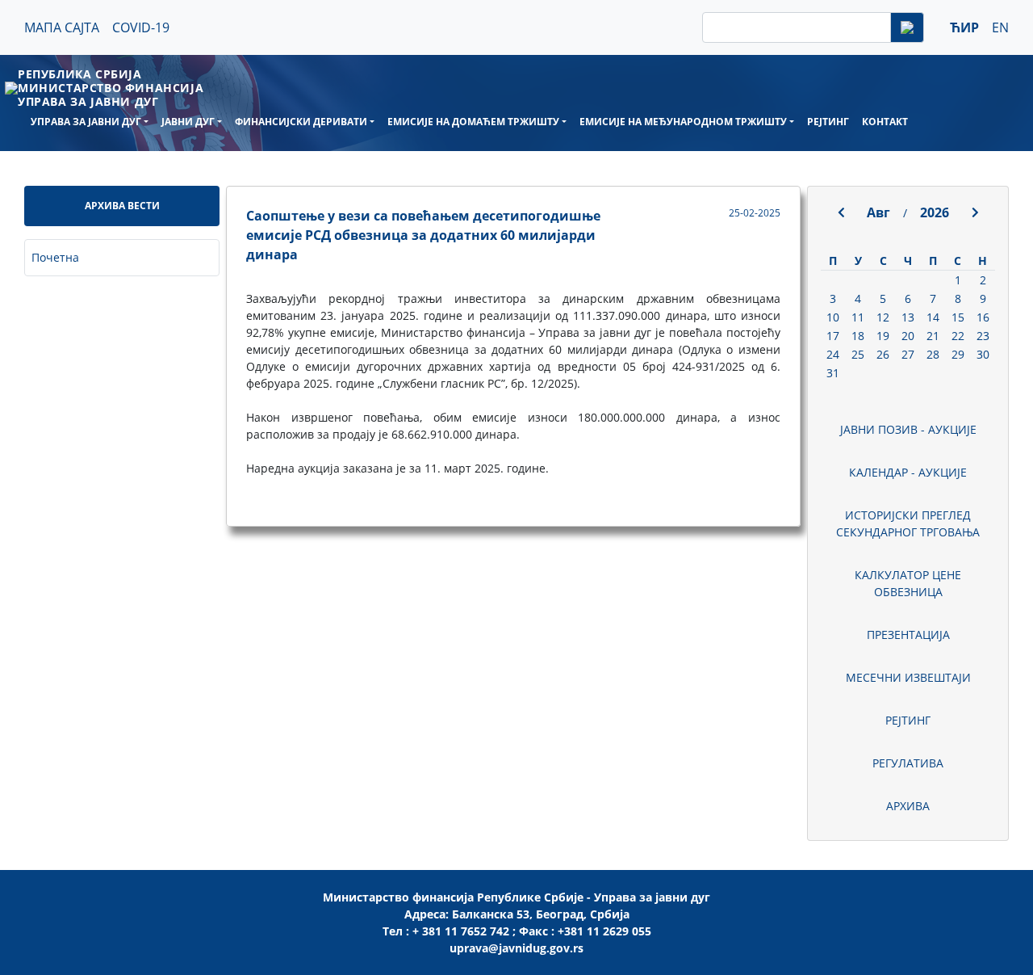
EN (1000, 27)
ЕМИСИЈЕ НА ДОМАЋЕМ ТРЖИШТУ (473, 121)
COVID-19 (140, 27)
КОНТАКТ (885, 121)
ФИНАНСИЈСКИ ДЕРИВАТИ (301, 121)
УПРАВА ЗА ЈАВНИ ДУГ (86, 121)
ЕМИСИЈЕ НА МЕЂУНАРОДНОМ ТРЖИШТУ (683, 121)
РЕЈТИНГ (828, 121)
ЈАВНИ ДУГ (188, 121)
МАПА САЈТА (61, 27)
